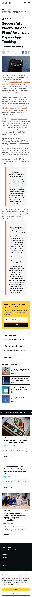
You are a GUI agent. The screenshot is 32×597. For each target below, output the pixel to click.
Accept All (16, 589)
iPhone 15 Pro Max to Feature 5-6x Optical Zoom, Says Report (14, 357)
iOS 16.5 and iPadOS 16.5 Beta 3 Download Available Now (14, 351)
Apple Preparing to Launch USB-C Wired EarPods (14, 340)
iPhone (9, 9)
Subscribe (16, 324)
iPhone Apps (5, 562)
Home (3, 9)
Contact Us (4, 557)
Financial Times (8, 297)
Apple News (5, 560)
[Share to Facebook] (23, 52)
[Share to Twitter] (26, 52)
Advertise (4, 568)
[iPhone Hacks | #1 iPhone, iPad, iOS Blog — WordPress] (7, 3)
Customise (16, 593)
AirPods (17, 412)
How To (4, 565)
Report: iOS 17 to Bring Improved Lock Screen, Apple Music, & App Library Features (15, 346)
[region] (16, 584)
